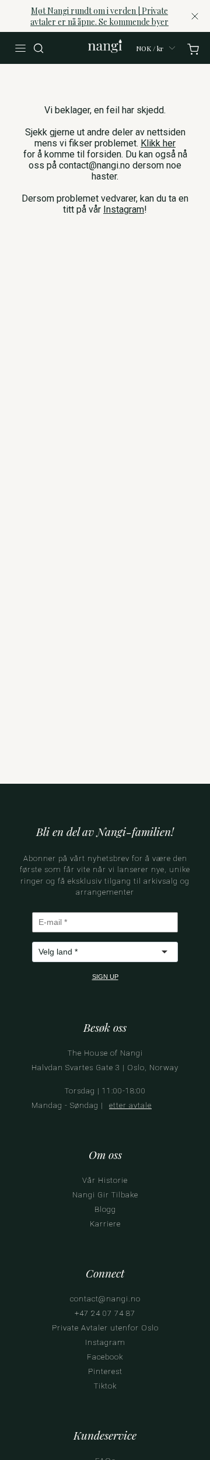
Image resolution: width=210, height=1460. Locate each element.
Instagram (123, 209)
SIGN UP (105, 976)
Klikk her (158, 143)
